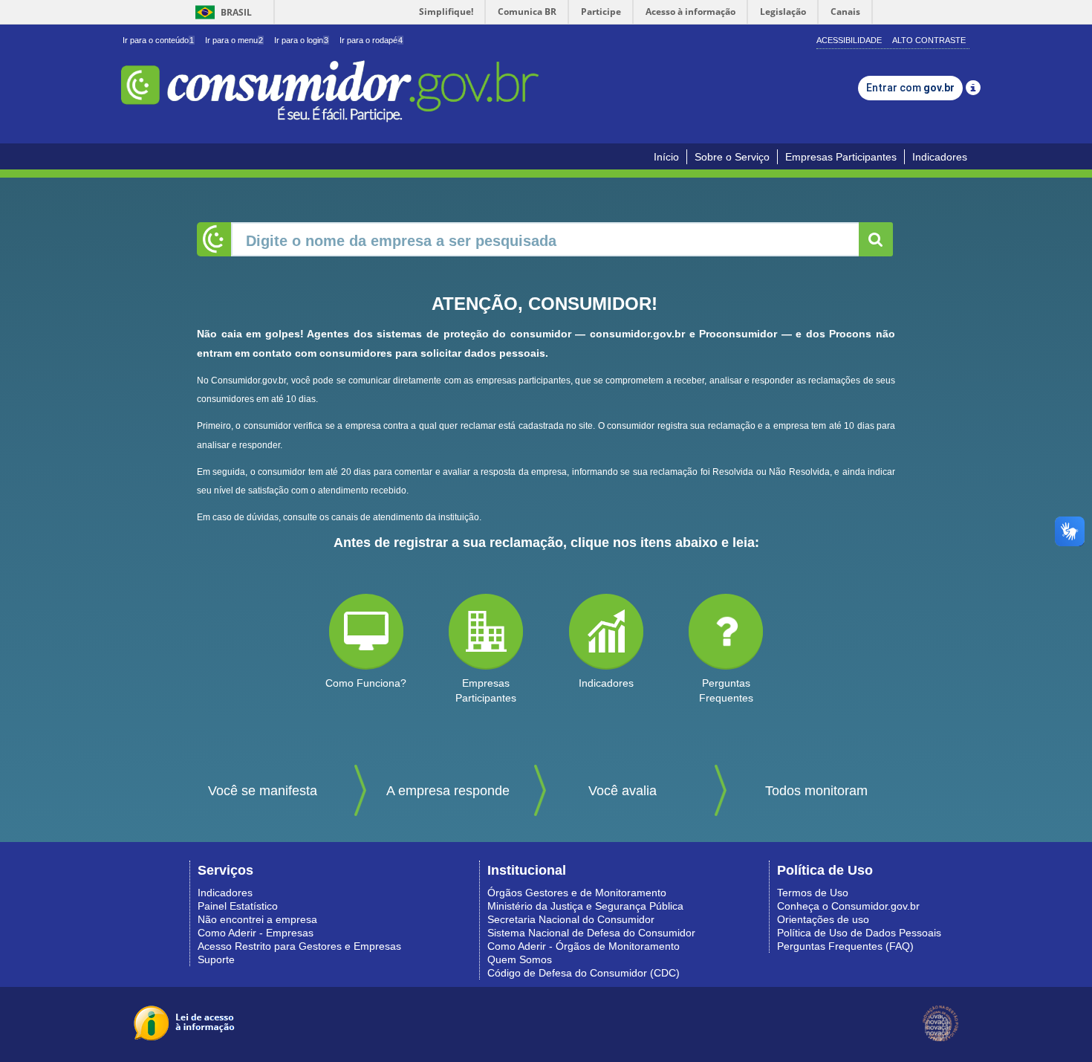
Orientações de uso (823, 919)
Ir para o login (301, 40)
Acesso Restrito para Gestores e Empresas (299, 946)
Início (666, 157)
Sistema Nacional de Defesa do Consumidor (591, 933)
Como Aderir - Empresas (255, 933)
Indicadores (939, 157)
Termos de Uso (812, 893)
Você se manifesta (262, 790)
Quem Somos (519, 959)
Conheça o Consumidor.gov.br (848, 906)
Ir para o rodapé (371, 40)
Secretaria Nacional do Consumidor (570, 919)
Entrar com (910, 88)
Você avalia (622, 790)
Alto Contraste (929, 40)
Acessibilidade (849, 40)
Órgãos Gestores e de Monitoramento (576, 893)
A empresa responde (448, 790)
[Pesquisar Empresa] (876, 239)
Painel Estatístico (238, 906)
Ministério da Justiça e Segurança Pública (585, 906)
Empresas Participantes (841, 157)
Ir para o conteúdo (158, 40)
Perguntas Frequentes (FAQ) (845, 946)
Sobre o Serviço (732, 157)
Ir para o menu (234, 40)
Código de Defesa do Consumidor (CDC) (583, 973)
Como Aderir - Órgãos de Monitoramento (583, 946)
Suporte (216, 959)
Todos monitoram (816, 790)
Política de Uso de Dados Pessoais (859, 933)
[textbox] (546, 239)
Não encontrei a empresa (257, 919)
